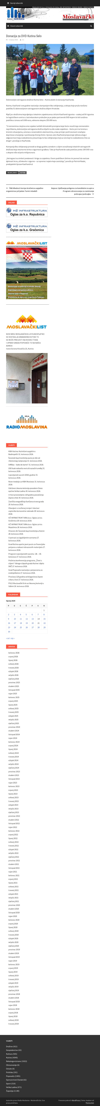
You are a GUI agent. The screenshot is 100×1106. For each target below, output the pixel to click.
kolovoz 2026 (13, 653)
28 (39, 627)
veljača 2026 (13, 675)
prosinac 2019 (14, 949)
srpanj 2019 (13, 968)
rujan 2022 (12, 827)
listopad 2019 (14, 957)
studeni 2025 (13, 686)
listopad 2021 (14, 868)
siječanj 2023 (13, 812)
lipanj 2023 (12, 794)
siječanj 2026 (13, 679)
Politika (9, 1072)
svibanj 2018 (13, 1020)
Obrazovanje (11, 1065)
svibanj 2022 (13, 842)
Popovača (10, 1076)
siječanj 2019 (13, 990)
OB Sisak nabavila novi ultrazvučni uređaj (25, 468)
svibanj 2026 (13, 664)
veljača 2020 (13, 942)
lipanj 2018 (12, 1016)
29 (44, 627)
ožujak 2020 (13, 938)
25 (21, 627)
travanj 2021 (13, 890)
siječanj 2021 (13, 901)
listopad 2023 (14, 779)
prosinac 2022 (14, 816)
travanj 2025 (13, 712)
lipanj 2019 (12, 972)
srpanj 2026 (13, 656)
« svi (8, 638)
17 (15, 623)
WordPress (76, 1100)
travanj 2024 (13, 756)
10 (15, 619)
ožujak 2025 (13, 716)
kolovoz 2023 (13, 786)
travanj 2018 (13, 1024)
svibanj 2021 (13, 886)
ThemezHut (90, 1103)
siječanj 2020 (13, 946)
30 (9, 631)
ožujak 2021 (13, 894)
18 (21, 623)
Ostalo (9, 1068)
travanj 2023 (13, 801)
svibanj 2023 (13, 797)
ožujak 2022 (13, 849)
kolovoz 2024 (13, 742)
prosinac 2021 (14, 860)
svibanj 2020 (13, 931)
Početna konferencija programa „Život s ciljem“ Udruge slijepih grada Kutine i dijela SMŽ (26, 563)
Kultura (9, 1054)
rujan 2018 (12, 1005)
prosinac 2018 (14, 994)
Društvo (9, 1046)
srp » (13, 638)
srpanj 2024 (13, 745)
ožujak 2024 (13, 760)
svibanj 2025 (13, 708)
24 (15, 627)
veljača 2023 (13, 808)
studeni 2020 (13, 909)
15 (44, 619)
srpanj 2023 (13, 790)
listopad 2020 (14, 912)
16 (9, 623)
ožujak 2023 (13, 805)
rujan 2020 (12, 916)
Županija (9, 1091)
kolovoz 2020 (13, 920)
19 (27, 623)
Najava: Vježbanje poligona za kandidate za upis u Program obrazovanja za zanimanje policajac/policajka (72, 191)
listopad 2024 (14, 734)
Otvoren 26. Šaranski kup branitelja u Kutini (26, 531)
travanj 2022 (13, 845)
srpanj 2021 (13, 879)
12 (27, 619)
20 (33, 623)
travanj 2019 (13, 979)
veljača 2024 (13, 764)
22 (44, 623)
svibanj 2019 (13, 975)
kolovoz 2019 (13, 964)
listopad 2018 (14, 1001)
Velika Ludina (11, 1087)
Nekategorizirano (13, 1061)
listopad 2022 (14, 823)
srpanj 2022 (13, 834)
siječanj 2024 (13, 768)
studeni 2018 (13, 997)
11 (21, 619)
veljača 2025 (13, 719)
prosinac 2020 (14, 905)
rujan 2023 (12, 782)
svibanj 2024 (13, 753)
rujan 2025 (12, 693)
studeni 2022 (13, 820)
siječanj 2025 (13, 723)
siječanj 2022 (13, 857)
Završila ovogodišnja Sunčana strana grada (26, 501)
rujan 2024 (12, 738)
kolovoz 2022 (13, 831)
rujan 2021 (12, 871)
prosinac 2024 (14, 727)
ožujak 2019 (13, 983)
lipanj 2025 (12, 705)
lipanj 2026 (12, 660)
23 (9, 627)
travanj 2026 (13, 667)
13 (33, 619)
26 (27, 627)
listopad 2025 (14, 690)
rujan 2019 (12, 961)
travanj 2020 (13, 935)
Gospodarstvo (12, 1050)
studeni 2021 (13, 864)
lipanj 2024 (12, 749)
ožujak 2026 (13, 671)
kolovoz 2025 (13, 697)
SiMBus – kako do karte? (18, 464)
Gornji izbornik (16, 3)
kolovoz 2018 (13, 1009)
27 (33, 627)
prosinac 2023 (14, 771)
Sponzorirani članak (14, 1080)
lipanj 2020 (12, 927)
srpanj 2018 (13, 1012)
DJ (23, 40)
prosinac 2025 (14, 682)
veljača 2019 (13, 986)
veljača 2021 (13, 897)
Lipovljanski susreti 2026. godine (21, 475)
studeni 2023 (13, 775)
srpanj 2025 (13, 701)
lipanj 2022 (12, 838)
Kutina (22, 173)
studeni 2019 (13, 953)
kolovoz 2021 (13, 875)
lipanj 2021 (12, 883)
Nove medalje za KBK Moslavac (21, 481)
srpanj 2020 (13, 923)
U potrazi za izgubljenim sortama (22, 537)
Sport (8, 1083)
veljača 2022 (13, 853)
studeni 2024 (13, 730)
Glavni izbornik (16, 26)
